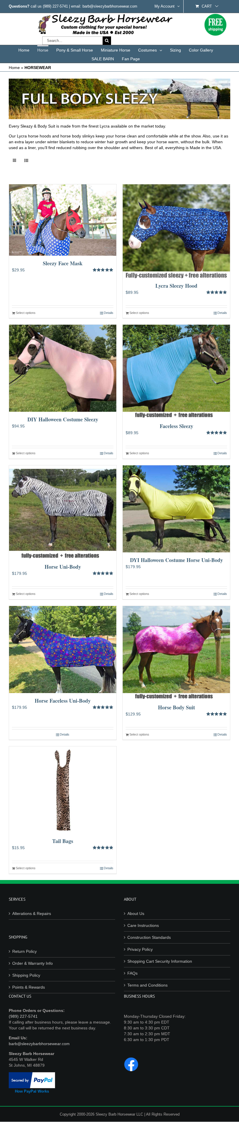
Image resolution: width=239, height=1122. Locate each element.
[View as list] (26, 160)
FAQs (132, 973)
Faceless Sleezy (176, 426)
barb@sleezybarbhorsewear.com (39, 1043)
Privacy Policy (140, 949)
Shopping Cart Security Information (159, 961)
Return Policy (24, 951)
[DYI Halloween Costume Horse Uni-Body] (176, 508)
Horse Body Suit (176, 707)
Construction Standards (149, 937)
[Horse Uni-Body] (62, 512)
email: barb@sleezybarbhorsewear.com (104, 6)
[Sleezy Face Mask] (62, 220)
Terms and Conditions (147, 985)
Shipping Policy (26, 975)
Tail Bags (62, 841)
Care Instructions (143, 925)
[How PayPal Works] (32, 1075)
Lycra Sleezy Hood (176, 285)
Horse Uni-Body (63, 566)
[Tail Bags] (62, 789)
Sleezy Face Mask (62, 263)
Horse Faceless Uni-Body (63, 700)
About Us (135, 913)
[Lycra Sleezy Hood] (176, 231)
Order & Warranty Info (32, 963)
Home (14, 67)
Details (108, 312)
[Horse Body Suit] (176, 653)
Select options (26, 312)
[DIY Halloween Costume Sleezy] (62, 368)
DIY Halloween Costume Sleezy (62, 419)
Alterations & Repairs (31, 913)
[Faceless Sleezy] (176, 371)
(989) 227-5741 (55, 6)
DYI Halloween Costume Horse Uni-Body (176, 560)
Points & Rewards (28, 987)
